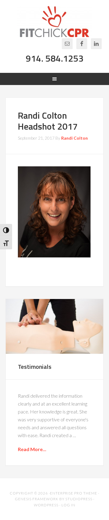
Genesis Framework (36, 499)
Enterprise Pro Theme (73, 493)
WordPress (46, 505)
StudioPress (78, 499)
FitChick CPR (54, 21)
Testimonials (34, 366)
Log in (68, 505)
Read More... (32, 449)
